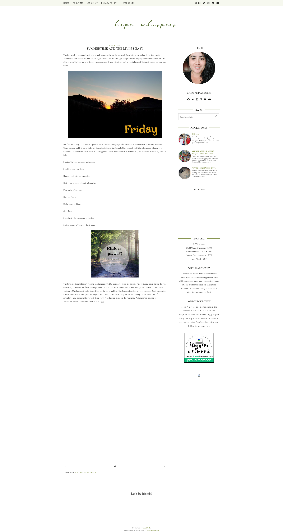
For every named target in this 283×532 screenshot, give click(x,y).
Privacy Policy (109, 3)
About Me (78, 3)
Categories (128, 3)
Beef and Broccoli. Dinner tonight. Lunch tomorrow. (203, 152)
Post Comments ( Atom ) (85, 472)
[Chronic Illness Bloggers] (199, 361)
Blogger (146, 528)
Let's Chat (92, 3)
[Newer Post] (65, 466)
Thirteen (195, 134)
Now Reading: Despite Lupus (204, 167)
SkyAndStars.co (152, 530)
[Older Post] (164, 466)
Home (66, 3)
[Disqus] (115, 348)
